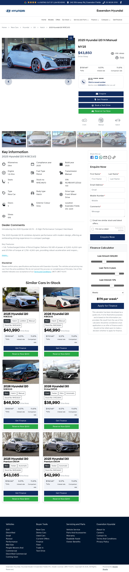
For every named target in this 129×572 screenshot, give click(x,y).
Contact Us (102, 536)
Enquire (102, 94)
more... (5, 255)
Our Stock (65, 20)
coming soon (12, 557)
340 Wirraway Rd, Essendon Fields (85, 3)
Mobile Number (97, 196)
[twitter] (96, 157)
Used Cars (40, 536)
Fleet (38, 545)
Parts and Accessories (76, 533)
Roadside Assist (73, 539)
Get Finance (117, 20)
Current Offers (42, 539)
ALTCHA (120, 230)
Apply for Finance (107, 306)
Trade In (39, 548)
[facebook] (92, 157)
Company (104, 20)
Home (43, 20)
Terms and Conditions (106, 539)
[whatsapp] (101, 157)
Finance (94, 20)
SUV (8, 530)
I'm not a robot (102, 229)
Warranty (70, 536)
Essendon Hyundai (110, 10)
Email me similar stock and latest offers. (107, 222)
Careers (100, 533)
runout (9, 539)
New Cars (14, 27)
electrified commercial (16, 554)
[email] (105, 157)
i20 (34, 27)
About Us (101, 530)
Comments (95, 207)
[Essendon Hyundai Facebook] (121, 2)
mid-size (10, 545)
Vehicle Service (73, 530)
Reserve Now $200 (20, 354)
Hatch (42, 27)
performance (12, 542)
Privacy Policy (103, 542)
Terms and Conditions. (42, 272)
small (8, 536)
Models (51, 20)
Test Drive (40, 551)
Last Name (113, 174)
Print (122, 58)
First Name (95, 174)
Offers (58, 20)
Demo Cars (41, 533)
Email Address (97, 185)
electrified (10, 533)
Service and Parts (80, 20)
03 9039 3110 (112, 3)
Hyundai (26, 27)
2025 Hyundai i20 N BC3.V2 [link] (59, 27)
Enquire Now (107, 237)
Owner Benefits (73, 542)
